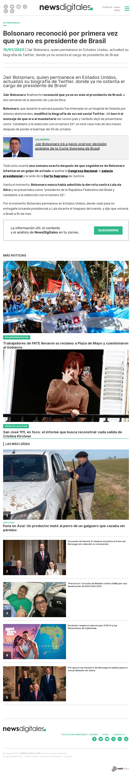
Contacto (119, 734)
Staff (105, 734)
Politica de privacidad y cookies (79, 734)
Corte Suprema (56, 176)
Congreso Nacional (82, 171)
